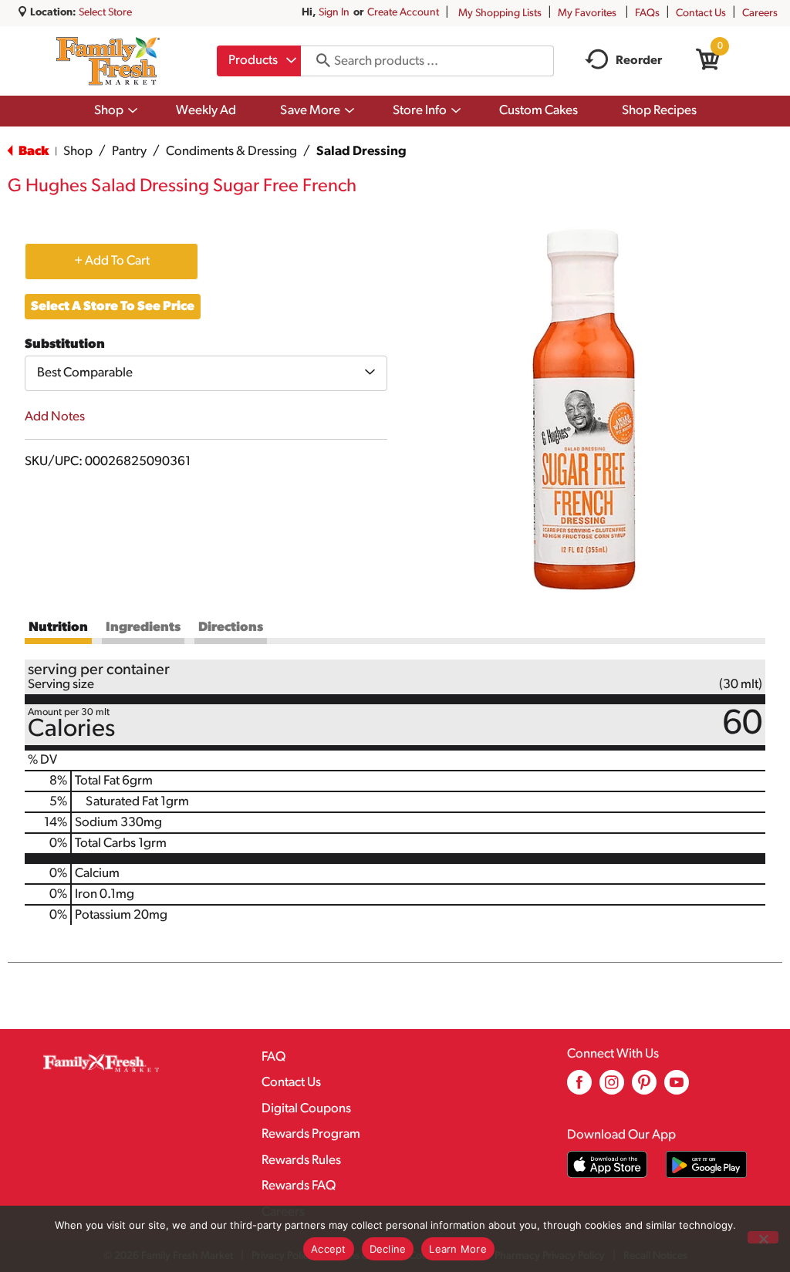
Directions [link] (230, 627)
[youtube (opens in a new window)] (676, 1088)
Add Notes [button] (55, 416)
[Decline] (763, 1237)
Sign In (334, 13)
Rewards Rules (301, 1160)
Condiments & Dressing (231, 151)
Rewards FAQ (299, 1186)
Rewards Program (311, 1134)
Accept (328, 1249)
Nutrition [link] (58, 627)
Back (32, 151)
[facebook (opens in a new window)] (579, 1088)
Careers (760, 13)
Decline (388, 1249)
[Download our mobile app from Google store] (706, 1164)
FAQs (647, 13)
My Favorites (587, 13)
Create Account (403, 13)
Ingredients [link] (143, 627)
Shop (78, 151)
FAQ (273, 1057)
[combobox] (259, 61)
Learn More (458, 1249)
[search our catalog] (318, 61)
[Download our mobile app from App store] (607, 1164)
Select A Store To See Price (112, 306)
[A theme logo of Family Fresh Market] (107, 61)
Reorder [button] (639, 61)
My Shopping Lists (500, 13)
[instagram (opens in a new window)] (611, 1088)
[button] (111, 260)
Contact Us (701, 13)
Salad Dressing (361, 151)
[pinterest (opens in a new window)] (644, 1088)
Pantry (129, 151)
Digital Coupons (306, 1108)
